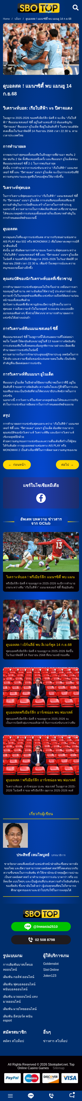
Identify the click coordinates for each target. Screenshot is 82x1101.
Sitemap (58, 1068)
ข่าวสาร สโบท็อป (55, 1041)
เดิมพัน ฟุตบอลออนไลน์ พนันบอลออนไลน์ (19, 987)
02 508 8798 (45, 940)
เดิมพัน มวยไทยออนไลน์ (20, 1009)
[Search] (75, 8)
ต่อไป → (67, 464)
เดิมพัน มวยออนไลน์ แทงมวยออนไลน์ (20, 999)
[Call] (51, 1096)
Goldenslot (51, 963)
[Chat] (72, 1096)
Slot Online (51, 969)
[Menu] (10, 1096)
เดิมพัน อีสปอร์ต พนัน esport (17, 1018)
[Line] (30, 1096)
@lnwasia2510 (45, 927)
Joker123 (49, 975)
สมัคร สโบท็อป (13, 1041)
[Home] (39, 8)
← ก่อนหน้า (16, 464)
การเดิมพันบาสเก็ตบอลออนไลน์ (18, 967)
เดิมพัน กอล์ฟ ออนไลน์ (18, 977)
